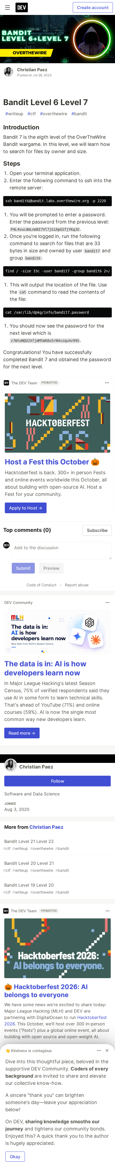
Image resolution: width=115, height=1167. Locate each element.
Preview (51, 568)
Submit (23, 568)
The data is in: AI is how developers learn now (45, 668)
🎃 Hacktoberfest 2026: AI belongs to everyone (46, 991)
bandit (79, 113)
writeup (14, 113)
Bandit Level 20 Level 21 (36, 867)
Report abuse (77, 585)
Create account (93, 7)
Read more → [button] (22, 733)
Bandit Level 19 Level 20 (36, 888)
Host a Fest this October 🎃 (52, 461)
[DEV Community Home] (21, 7)
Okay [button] (15, 1156)
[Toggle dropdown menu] (107, 383)
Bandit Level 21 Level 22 (36, 845)
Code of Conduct (41, 585)
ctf (32, 113)
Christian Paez (32, 69)
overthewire (53, 113)
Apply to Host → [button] (25, 508)
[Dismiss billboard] (107, 1050)
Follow (57, 781)
